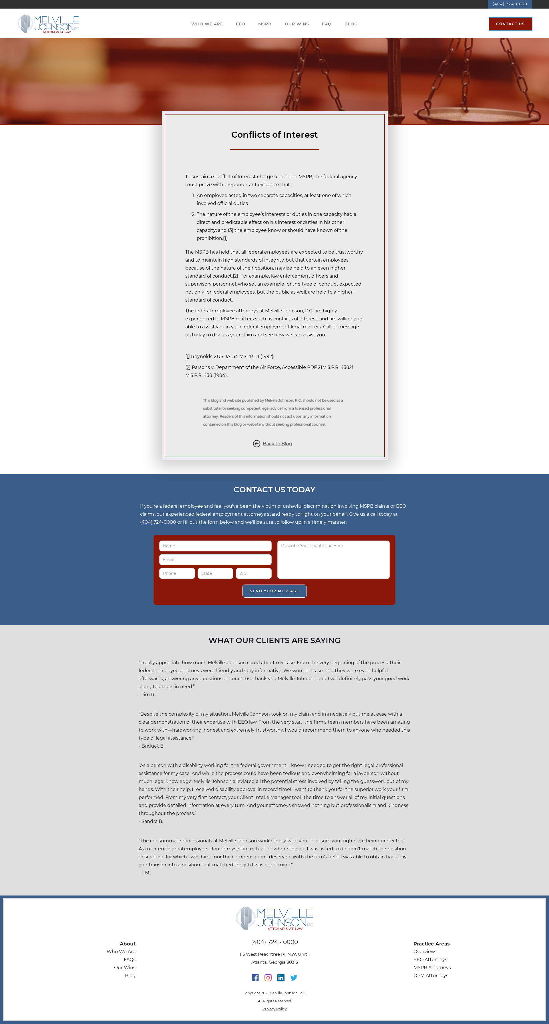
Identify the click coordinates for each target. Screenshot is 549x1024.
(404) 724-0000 (510, 4)
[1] (225, 238)
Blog (351, 24)
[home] (48, 24)
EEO (240, 24)
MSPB (265, 24)
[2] (235, 276)
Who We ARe (207, 24)
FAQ (327, 24)
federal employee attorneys (226, 311)
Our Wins (297, 24)
